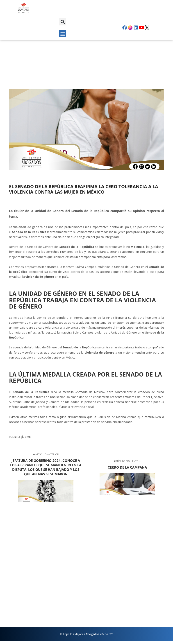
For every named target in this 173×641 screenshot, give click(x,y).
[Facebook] (124, 27)
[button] (62, 21)
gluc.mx (25, 437)
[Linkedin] (136, 27)
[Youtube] (141, 27)
